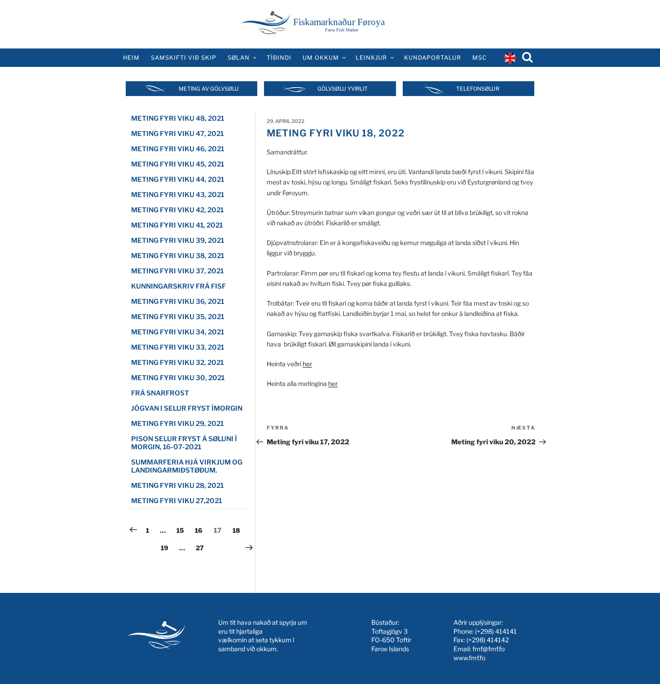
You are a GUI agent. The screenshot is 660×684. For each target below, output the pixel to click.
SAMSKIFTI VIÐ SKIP (183, 57)
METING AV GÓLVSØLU (209, 88)
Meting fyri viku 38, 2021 (177, 256)
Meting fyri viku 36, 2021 (177, 302)
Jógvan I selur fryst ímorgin (186, 408)
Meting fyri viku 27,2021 (176, 501)
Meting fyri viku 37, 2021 (177, 271)
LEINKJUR (371, 57)
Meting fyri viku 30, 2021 (177, 378)
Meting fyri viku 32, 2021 (177, 363)
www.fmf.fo (469, 658)
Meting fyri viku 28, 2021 (177, 486)
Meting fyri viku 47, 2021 (177, 134)
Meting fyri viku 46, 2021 (177, 149)
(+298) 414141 (496, 631)
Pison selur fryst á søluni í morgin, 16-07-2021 (184, 443)
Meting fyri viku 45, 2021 (177, 164)
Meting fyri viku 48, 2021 (177, 118)
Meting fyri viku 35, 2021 (177, 317)
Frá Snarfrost (160, 393)
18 (238, 530)
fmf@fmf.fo (488, 649)
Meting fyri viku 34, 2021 (177, 332)
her (307, 364)
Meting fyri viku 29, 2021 (177, 424)
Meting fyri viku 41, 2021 (177, 225)
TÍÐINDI (279, 57)
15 (182, 530)
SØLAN (239, 57)
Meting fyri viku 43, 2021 (177, 195)
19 (166, 548)
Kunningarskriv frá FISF (178, 286)
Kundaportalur (432, 57)
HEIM (131, 57)
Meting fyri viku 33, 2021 (177, 347)
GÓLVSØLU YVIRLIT (342, 88)
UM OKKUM (321, 57)
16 (200, 530)
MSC (479, 57)
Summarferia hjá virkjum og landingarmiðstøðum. (186, 466)
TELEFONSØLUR (477, 88)
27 (202, 548)
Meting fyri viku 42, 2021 (177, 210)
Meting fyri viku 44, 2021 (177, 179)
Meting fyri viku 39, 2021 (177, 241)
